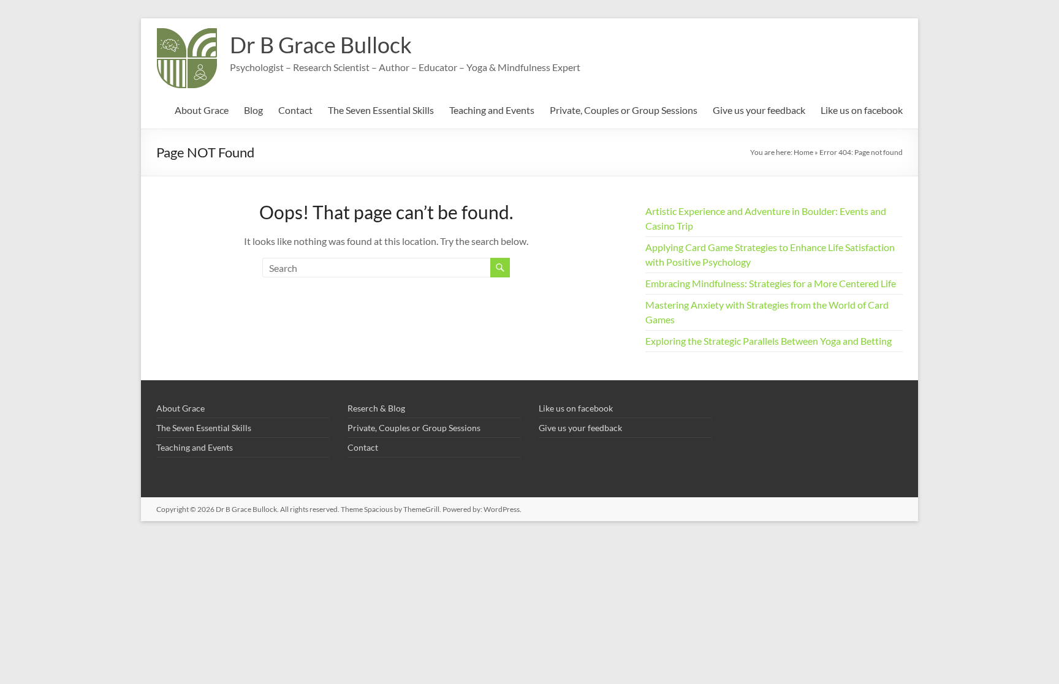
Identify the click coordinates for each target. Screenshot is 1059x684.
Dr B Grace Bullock (321, 44)
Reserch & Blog (376, 408)
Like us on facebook (862, 110)
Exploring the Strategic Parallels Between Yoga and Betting (768, 341)
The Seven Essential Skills (381, 110)
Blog (253, 110)
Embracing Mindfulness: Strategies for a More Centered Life (770, 283)
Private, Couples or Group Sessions (623, 110)
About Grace (202, 110)
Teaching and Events (491, 110)
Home (803, 152)
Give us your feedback (759, 110)
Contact (295, 110)
